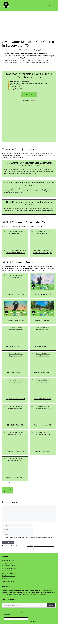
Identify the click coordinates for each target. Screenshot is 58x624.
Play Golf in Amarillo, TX (15, 320)
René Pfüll (5, 578)
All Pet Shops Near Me (9, 568)
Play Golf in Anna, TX (42, 346)
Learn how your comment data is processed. (40, 546)
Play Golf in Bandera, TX (42, 425)
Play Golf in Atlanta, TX (42, 399)
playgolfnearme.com (40, 266)
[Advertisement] (29, 22)
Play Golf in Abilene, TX (15, 294)
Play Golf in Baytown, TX (43, 451)
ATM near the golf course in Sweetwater (41, 210)
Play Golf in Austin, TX (15, 425)
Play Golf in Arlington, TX (43, 373)
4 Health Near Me (7, 563)
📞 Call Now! (29, 94)
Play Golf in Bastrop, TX (15, 451)
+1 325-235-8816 (25, 81)
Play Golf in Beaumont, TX (15, 477)
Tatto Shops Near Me (8, 581)
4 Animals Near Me (8, 560)
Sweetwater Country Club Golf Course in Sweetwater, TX (15, 251)
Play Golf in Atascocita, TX (15, 399)
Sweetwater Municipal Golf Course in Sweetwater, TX (42, 251)
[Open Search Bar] (49, 5)
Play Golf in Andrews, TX (43, 320)
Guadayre (5, 556)
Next (9, 482)
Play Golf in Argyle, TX (15, 373)
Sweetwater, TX (40, 226)
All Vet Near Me (7, 571)
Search (51, 605)
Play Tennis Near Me (8, 576)
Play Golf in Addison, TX (42, 294)
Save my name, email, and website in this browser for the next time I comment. (28, 537)
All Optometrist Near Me (9, 565)
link (45, 594)
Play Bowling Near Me (9, 573)
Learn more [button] (7, 614)
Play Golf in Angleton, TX (15, 346)
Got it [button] (15, 618)
